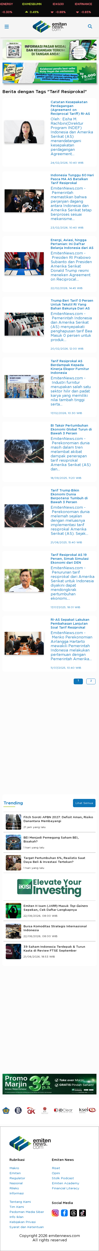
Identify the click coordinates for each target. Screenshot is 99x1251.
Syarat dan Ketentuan (26, 1227)
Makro (14, 1168)
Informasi (16, 1193)
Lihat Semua (84, 803)
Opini (56, 1173)
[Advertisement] (49, 740)
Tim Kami (16, 1207)
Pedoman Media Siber (26, 1212)
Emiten (15, 1173)
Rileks (14, 1188)
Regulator (17, 1178)
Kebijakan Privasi (22, 1222)
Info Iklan (16, 1217)
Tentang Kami (20, 1202)
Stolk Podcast (63, 1178)
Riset (56, 1168)
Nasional (16, 1183)
